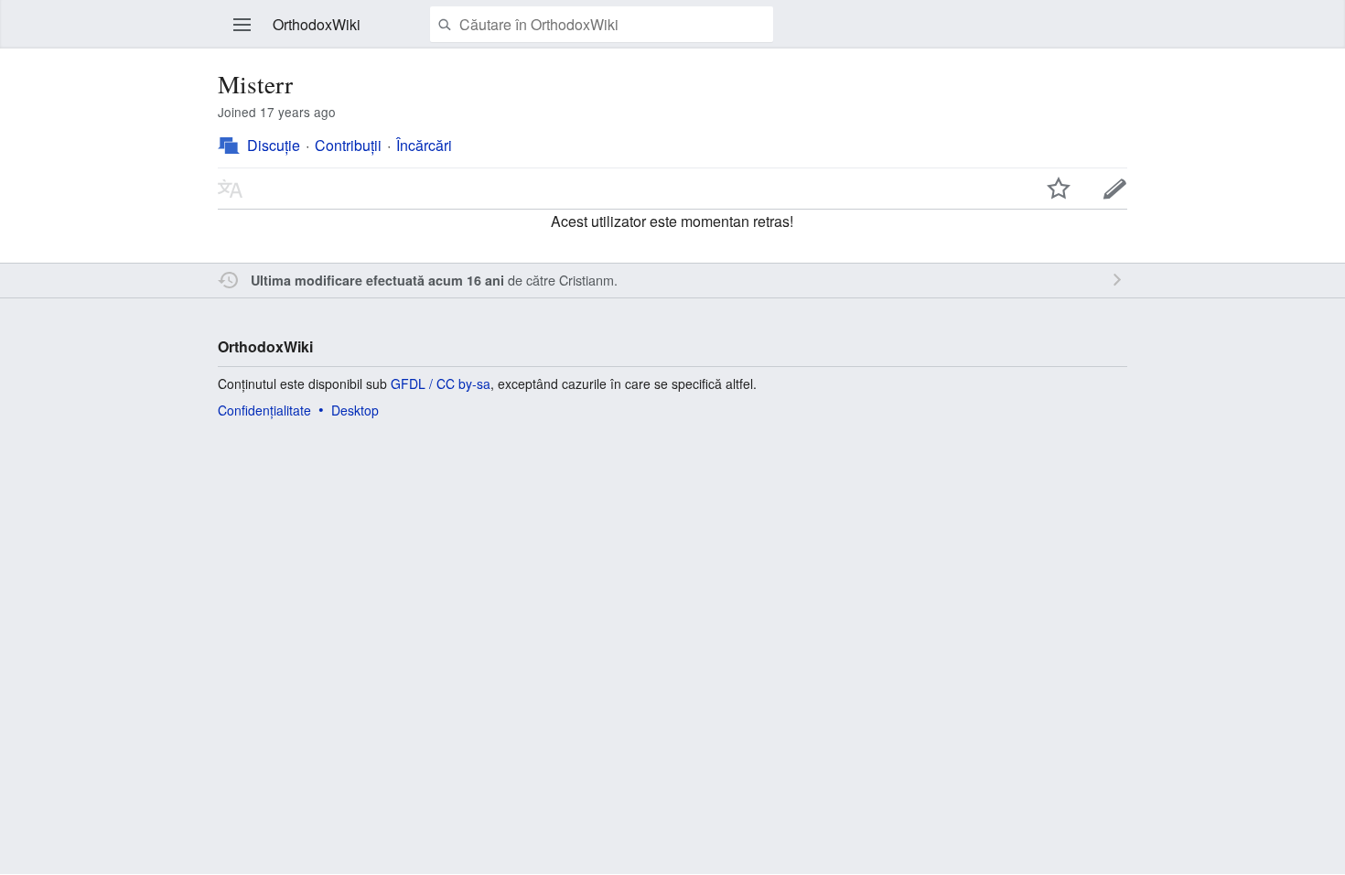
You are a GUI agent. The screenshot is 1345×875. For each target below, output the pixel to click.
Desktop (355, 410)
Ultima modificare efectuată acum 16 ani (377, 280)
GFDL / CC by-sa (440, 383)
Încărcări (424, 145)
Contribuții (348, 145)
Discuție (273, 145)
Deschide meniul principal (242, 25)
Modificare (1115, 188)
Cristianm (586, 279)
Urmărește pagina (1058, 188)
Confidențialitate (264, 410)
